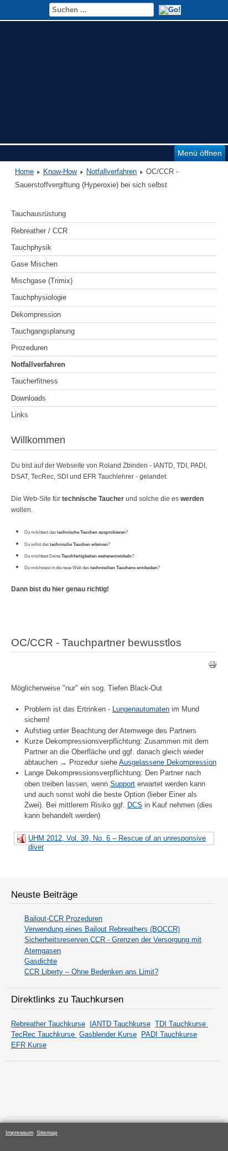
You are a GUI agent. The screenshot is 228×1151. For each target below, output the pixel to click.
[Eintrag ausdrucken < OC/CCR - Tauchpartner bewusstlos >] (212, 666)
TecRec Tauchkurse (44, 1034)
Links (19, 415)
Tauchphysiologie (38, 297)
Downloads (28, 398)
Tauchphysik (31, 247)
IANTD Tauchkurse (120, 1024)
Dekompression (36, 314)
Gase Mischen (34, 264)
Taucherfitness (34, 381)
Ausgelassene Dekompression (167, 762)
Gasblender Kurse (108, 1034)
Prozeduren (29, 348)
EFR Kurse (28, 1045)
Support (122, 784)
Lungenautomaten (140, 709)
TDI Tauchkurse (181, 1024)
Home (24, 171)
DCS (134, 805)
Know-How (60, 171)
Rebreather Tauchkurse (48, 1024)
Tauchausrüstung (38, 213)
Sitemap (47, 1132)
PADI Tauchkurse (169, 1034)
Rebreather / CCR (39, 231)
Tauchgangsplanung (43, 331)
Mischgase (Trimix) (41, 281)
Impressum (19, 1132)
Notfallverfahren (111, 171)
